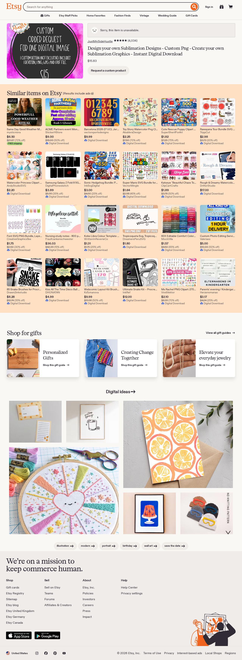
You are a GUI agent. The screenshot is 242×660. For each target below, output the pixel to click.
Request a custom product (108, 70)
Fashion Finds (122, 15)
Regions (230, 653)
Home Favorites (96, 15)
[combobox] (106, 6)
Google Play (47, 635)
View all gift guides (218, 333)
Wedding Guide (167, 15)
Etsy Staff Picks (68, 15)
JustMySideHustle (100, 41)
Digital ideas (118, 391)
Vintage (144, 15)
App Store (19, 635)
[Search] (194, 6)
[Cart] (230, 6)
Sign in (209, 6)
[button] (17, 653)
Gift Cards (192, 15)
